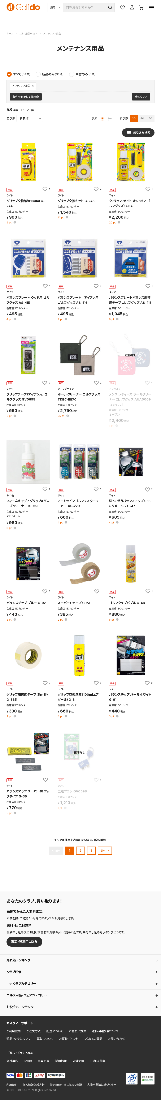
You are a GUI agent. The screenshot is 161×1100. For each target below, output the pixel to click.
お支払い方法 (77, 1031)
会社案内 (12, 1061)
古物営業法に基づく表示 (101, 1084)
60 (150, 118)
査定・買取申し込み (24, 941)
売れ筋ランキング (18, 960)
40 (142, 118)
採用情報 (61, 1061)
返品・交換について (18, 1038)
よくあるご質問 (93, 1038)
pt (9, 222)
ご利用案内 (13, 1031)
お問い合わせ (116, 1038)
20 (134, 118)
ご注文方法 (33, 1031)
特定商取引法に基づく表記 (66, 1084)
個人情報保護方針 (33, 1084)
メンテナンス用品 (21, 85)
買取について (44, 1038)
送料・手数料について (105, 1031)
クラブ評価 (13, 972)
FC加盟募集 (97, 1061)
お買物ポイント (68, 1038)
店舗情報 (78, 1061)
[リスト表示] (109, 118)
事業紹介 (43, 1061)
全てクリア (141, 96)
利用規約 (11, 1084)
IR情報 (28, 1061)
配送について (54, 1031)
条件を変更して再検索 (26, 96)
